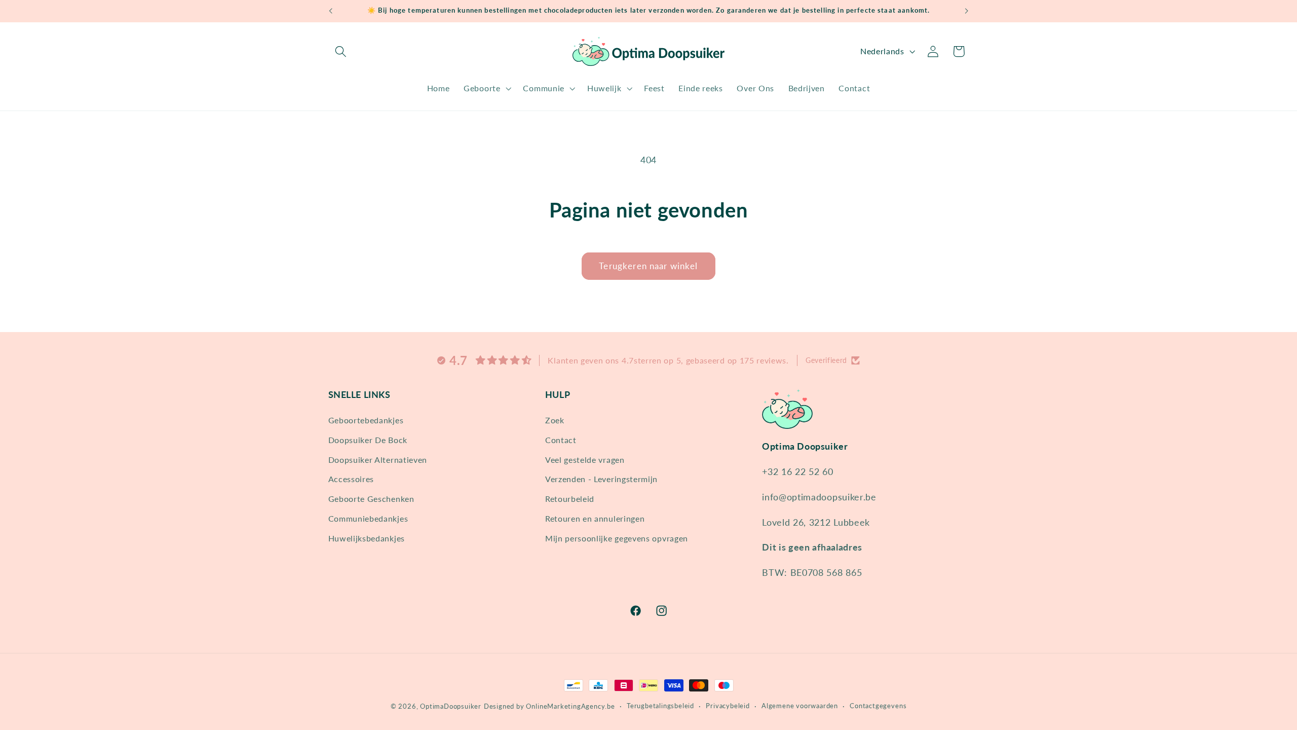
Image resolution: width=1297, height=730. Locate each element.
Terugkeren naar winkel (648, 266)
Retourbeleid (569, 498)
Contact (561, 440)
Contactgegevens (878, 706)
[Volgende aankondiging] (967, 11)
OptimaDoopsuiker (450, 706)
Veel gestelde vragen (585, 459)
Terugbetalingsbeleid (660, 706)
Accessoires (351, 479)
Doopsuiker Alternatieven (378, 459)
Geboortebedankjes (366, 420)
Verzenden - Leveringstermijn (601, 479)
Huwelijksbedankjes (366, 538)
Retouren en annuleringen (595, 518)
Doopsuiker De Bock (367, 440)
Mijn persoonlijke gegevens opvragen (616, 538)
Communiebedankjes (368, 518)
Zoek (554, 420)
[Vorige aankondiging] (330, 11)
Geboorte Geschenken (371, 498)
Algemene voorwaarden (799, 706)
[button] (341, 51)
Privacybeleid (727, 706)
